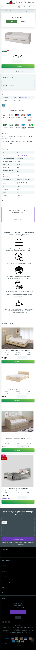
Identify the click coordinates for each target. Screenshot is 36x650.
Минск (4, 7)
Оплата (4, 565)
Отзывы (4, 555)
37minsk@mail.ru (18, 605)
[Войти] (33, 7)
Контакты (4, 598)
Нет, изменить (24, 21)
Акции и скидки (6, 582)
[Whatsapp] (9, 622)
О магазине (5, 549)
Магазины (4, 593)
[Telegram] (3, 622)
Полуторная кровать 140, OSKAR (18, 389)
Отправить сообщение (18, 539)
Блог (3, 587)
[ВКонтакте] (19, 617)
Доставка (4, 571)
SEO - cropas (18, 645)
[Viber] (6, 622)
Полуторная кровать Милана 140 (18, 488)
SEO (1, 647)
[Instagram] (16, 617)
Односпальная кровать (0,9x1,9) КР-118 (18, 438)
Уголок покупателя (7, 560)
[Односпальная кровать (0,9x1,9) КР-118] (17, 421)
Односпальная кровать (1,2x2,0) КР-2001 (18, 350)
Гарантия (4, 576)
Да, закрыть (11, 21)
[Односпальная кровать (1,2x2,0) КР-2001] (17, 338)
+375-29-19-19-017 (18, 604)
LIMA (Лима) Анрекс (20, 97)
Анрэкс (19, 153)
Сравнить (4, 94)
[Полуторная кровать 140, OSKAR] (17, 377)
